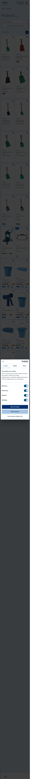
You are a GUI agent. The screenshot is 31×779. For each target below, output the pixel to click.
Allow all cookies (14, 407)
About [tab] (24, 365)
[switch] (26, 390)
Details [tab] (15, 365)
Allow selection (15, 411)
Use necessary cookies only (15, 416)
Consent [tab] (5, 365)
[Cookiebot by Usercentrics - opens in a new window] (21, 362)
